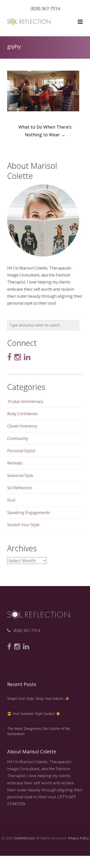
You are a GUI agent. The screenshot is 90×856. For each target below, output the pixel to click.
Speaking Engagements (28, 512)
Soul (11, 500)
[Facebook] (9, 357)
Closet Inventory (22, 426)
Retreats (15, 463)
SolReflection (24, 838)
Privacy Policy (78, 838)
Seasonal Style (20, 475)
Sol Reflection (19, 487)
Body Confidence (22, 413)
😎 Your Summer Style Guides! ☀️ (33, 713)
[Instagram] (17, 357)
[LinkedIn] (27, 357)
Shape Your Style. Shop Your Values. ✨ (38, 698)
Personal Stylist (21, 450)
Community (17, 438)
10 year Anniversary (25, 401)
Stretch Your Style (23, 524)
